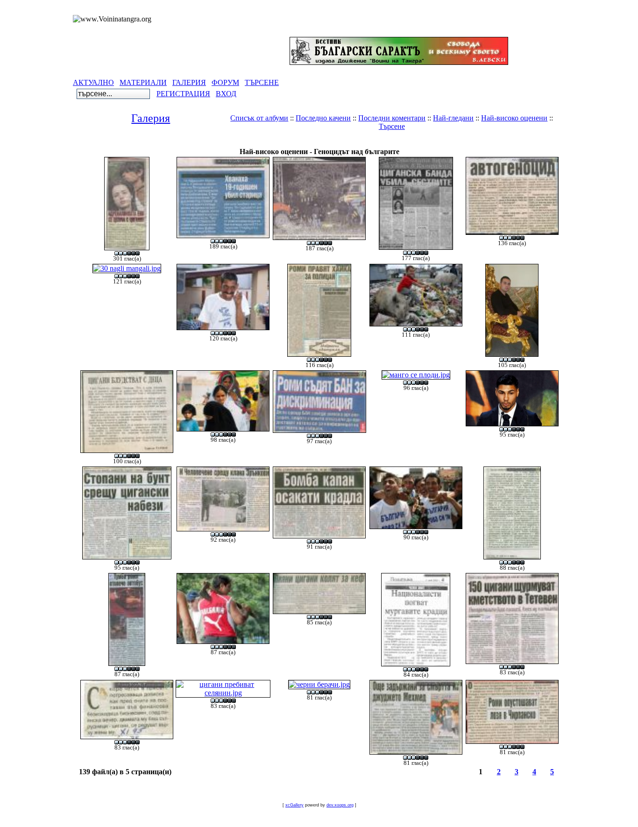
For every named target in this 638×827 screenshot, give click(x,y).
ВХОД (226, 94)
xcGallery (294, 805)
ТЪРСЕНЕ (262, 82)
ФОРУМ (225, 82)
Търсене (392, 126)
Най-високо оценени (514, 118)
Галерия (150, 118)
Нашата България (290, 142)
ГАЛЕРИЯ (189, 82)
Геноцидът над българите (371, 142)
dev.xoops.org (340, 805)
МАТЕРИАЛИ (143, 82)
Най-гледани (453, 118)
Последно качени (323, 118)
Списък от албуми (259, 118)
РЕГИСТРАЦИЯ (183, 94)
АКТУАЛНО (93, 82)
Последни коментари (391, 118)
